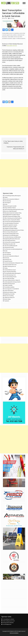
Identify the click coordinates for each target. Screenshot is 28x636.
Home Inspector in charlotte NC (11, 289)
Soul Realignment (7, 624)
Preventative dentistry (9, 287)
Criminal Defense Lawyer (10, 270)
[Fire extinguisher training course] (14, 483)
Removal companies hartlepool (11, 199)
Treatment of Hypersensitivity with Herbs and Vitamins (15, 147)
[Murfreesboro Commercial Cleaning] (14, 539)
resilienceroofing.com (9, 297)
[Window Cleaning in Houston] (14, 556)
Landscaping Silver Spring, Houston (12, 282)
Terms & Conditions (14, 633)
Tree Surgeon (7, 202)
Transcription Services (11, 45)
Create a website (8, 285)
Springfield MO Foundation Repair (12, 214)
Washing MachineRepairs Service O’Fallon (14, 230)
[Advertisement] (14, 121)
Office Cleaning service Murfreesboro (13, 218)
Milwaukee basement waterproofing (12, 213)
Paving (5, 197)
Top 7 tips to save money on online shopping (13, 142)
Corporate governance (9, 240)
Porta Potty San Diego (9, 278)
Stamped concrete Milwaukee (11, 235)
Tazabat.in (6, 301)
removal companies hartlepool (11, 256)
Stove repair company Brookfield (12, 220)
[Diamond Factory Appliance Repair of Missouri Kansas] (14, 507)
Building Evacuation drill (9, 244)
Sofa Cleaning (7, 201)
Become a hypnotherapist (10, 211)
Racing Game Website (8, 622)
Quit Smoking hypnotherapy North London (14, 209)
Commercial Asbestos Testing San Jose (13, 263)
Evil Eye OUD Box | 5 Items (10, 207)
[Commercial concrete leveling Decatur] (14, 515)
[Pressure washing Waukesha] (14, 495)
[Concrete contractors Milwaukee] (14, 577)
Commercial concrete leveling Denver (13, 249)
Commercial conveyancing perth (12, 242)
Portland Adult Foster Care (10, 264)
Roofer (5, 204)
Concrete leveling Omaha (10, 276)
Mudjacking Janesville (9, 294)
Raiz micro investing (8, 295)
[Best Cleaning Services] (14, 522)
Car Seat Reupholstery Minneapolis (12, 195)
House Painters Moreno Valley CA (12, 280)
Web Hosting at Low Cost (9, 620)
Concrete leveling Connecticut (11, 223)
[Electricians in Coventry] (14, 466)
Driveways (6, 257)
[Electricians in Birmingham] (14, 413)
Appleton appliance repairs (10, 225)
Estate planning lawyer (9, 283)
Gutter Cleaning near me (10, 266)
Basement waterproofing (10, 292)
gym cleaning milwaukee (10, 271)
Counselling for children (8, 619)
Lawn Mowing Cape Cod (10, 275)
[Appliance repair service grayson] (14, 389)
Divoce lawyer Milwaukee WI (10, 232)
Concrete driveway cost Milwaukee (12, 237)
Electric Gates (7, 299)
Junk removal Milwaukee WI (10, 245)
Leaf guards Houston (9, 247)
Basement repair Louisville (10, 206)
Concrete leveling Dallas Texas (11, 233)
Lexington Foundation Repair (10, 228)
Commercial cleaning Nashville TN (12, 221)
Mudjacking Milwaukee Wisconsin (12, 238)
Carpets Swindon (8, 261)
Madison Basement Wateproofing (12, 216)
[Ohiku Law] (14, 567)
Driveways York (7, 259)
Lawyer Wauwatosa (8, 290)
